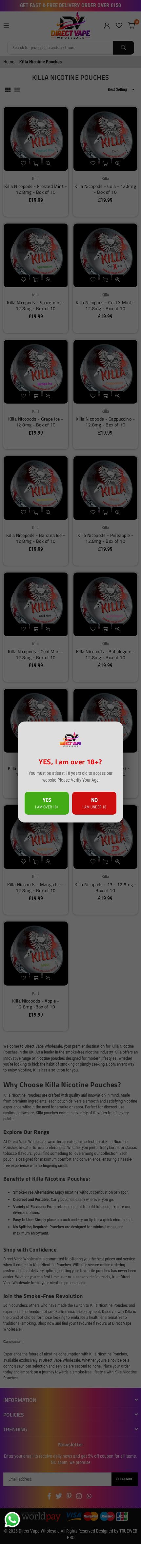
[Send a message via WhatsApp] (12, 1520)
